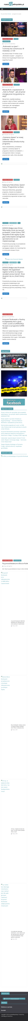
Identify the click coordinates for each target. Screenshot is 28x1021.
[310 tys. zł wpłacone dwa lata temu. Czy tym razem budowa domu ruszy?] (5, 831)
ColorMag (3, 1016)
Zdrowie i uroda (13, 262)
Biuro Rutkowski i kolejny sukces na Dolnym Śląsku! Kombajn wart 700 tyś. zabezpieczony (18, 726)
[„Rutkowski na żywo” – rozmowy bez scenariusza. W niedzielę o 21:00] (14, 29)
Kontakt (3, 1010)
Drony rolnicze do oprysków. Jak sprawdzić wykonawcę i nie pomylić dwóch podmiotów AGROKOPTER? (14, 414)
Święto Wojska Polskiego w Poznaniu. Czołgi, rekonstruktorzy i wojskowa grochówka (12, 446)
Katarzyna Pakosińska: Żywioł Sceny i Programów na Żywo (13, 186)
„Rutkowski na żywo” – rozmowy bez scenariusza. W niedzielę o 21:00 (13, 48)
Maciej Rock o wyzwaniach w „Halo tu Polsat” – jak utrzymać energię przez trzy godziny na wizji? (13, 93)
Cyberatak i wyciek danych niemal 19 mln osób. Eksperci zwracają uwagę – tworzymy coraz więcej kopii (13, 440)
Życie (19, 262)
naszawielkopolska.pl (13, 1014)
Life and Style (16, 84)
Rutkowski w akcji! (6, 41)
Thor (13, 87)
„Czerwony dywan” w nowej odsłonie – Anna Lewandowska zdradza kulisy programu (13, 140)
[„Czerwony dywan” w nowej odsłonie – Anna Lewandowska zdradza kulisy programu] (14, 122)
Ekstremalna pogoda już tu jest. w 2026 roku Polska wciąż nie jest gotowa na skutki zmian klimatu (14, 427)
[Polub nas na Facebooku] (14, 400)
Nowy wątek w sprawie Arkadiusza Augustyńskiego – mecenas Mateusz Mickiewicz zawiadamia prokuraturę (11, 420)
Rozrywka (16, 38)
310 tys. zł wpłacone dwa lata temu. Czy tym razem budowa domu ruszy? (18, 830)
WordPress (10, 1016)
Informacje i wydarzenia (7, 38)
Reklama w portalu (6, 1007)
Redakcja (13, 43)
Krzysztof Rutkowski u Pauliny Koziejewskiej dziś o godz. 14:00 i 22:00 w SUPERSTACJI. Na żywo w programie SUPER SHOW (13, 323)
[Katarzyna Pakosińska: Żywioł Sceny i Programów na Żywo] (14, 170)
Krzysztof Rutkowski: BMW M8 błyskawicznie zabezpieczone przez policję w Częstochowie (18, 622)
